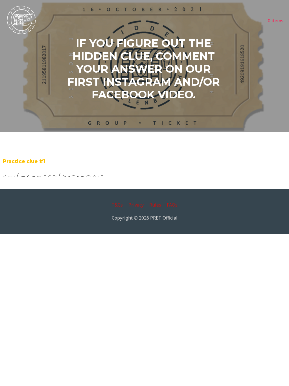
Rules (155, 205)
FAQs (172, 205)
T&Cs (117, 205)
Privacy (136, 205)
